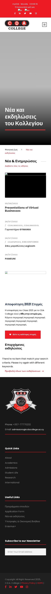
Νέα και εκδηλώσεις (15, 516)
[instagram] (36, 13)
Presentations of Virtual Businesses (22, 209)
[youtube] (30, 13)
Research (10, 477)
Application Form (14, 511)
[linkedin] (20, 13)
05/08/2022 (11, 203)
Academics (11, 462)
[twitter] (25, 13)
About (8, 457)
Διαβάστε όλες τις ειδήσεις (16, 166)
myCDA (15, 4)
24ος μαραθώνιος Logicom (20, 246)
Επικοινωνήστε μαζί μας (25, 7)
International (12, 482)
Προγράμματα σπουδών (17, 506)
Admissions (11, 467)
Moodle (24, 4)
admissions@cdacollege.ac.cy (28, 429)
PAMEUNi (10, 258)
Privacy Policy (28, 582)
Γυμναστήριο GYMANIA (18, 229)
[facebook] (14, 13)
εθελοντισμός (30, 242)
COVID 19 (33, 4)
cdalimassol (15, 225)
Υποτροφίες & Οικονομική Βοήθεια (22, 521)
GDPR (40, 582)
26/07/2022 (11, 221)
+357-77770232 (22, 424)
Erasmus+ (10, 526)
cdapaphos (14, 242)
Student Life (11, 472)
